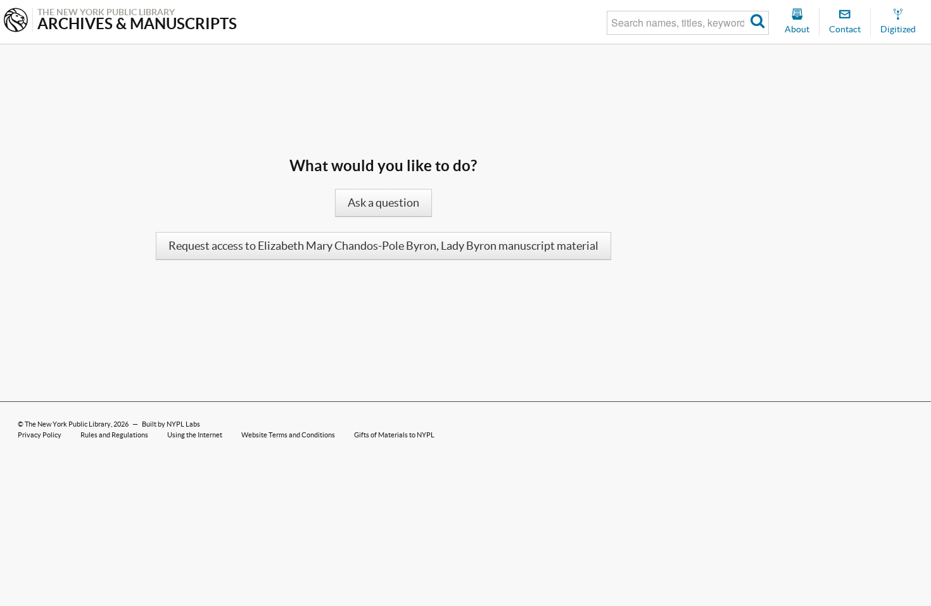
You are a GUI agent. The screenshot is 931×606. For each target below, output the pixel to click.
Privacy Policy (39, 435)
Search (758, 23)
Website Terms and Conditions (288, 435)
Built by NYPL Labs (171, 424)
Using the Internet (194, 435)
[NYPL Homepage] (16, 21)
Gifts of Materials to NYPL (394, 435)
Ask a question (383, 203)
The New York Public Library (68, 424)
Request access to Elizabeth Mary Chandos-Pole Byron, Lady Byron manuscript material (383, 246)
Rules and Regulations (114, 435)
